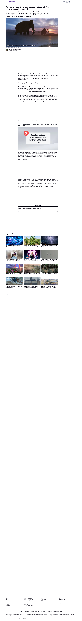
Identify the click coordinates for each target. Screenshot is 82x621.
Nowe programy (25, 606)
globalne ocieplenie (43, 186)
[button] (67, 1)
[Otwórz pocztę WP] (64, 2)
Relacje (60, 603)
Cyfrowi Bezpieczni (8, 604)
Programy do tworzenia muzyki (28, 599)
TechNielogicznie (8, 605)
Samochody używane (62, 600)
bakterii (34, 78)
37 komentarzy (50, 50)
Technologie (19, 1)
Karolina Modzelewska (16, 49)
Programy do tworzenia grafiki (28, 605)
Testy (60, 598)
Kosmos (26, 1)
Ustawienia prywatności (57, 611)
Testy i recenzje (43, 599)
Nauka (31, 1)
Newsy (42, 598)
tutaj (26, 618)
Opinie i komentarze (44, 1)
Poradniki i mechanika (62, 599)
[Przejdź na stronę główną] (7, 2)
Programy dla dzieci (26, 604)
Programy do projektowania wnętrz (28, 600)
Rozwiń (37, 205)
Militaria (36, 1)
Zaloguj (71, 1)
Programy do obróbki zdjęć (27, 598)
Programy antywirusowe (27, 603)
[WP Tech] (12, 2)
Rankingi (42, 600)
